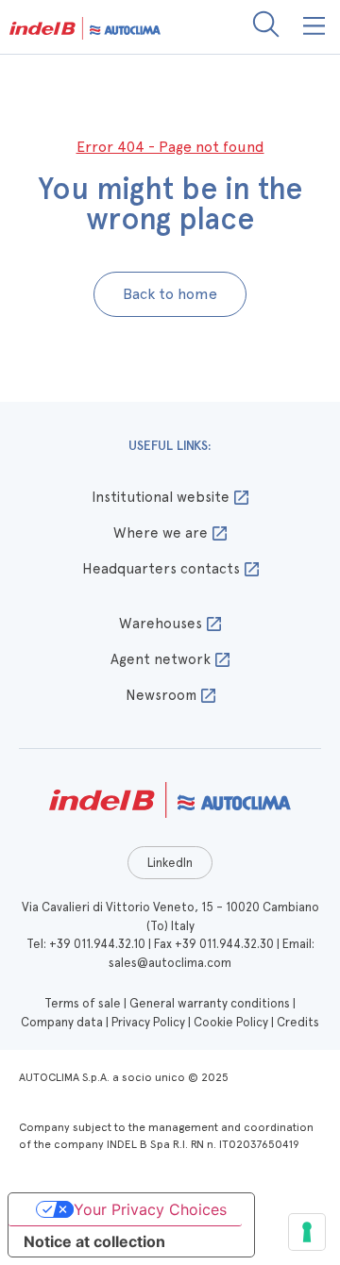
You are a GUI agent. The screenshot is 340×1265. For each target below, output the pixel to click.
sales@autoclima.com (170, 963)
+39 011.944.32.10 (97, 944)
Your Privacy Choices (150, 1209)
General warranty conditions (209, 1003)
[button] (315, 26)
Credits (298, 1022)
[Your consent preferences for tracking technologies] (307, 1232)
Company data (62, 1022)
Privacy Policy (148, 1022)
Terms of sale (82, 1003)
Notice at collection (94, 1241)
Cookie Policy (231, 1022)
